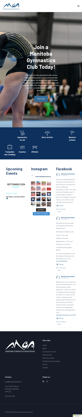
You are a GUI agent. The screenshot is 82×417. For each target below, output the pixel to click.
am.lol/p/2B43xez (62, 261)
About (44, 348)
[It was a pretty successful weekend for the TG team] (44, 199)
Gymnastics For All (49, 352)
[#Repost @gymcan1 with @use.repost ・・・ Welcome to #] (44, 183)
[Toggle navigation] (67, 6)
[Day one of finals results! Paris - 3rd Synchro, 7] (49, 204)
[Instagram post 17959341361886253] (38, 194)
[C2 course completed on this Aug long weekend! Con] (38, 199)
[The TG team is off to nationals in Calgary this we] (49, 199)
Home (44, 345)
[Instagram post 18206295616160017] (49, 194)
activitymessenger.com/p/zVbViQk (67, 315)
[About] (10, 150)
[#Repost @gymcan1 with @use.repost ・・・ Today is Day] (44, 189)
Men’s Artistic (47, 355)
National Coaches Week (15, 197)
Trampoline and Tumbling (51, 361)
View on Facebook (61, 209)
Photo (61, 206)
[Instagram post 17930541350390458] (33, 199)
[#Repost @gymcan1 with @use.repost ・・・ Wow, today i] (33, 183)
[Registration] (72, 136)
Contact (45, 368)
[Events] (47, 134)
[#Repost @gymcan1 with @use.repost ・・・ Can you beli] (33, 189)
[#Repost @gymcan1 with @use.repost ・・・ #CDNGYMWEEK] (33, 194)
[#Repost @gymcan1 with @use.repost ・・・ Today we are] (49, 183)
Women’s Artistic (48, 358)
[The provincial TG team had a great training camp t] (38, 204)
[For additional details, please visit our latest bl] (33, 204)
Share (59, 211)
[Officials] (34, 149)
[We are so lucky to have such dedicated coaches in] (44, 194)
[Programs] (22, 136)
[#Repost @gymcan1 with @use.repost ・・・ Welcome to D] (38, 189)
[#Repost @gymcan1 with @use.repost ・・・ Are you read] (49, 189)
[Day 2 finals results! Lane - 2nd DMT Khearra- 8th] (44, 204)
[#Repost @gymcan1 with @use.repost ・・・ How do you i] (38, 183)
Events (44, 364)
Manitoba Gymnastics (68, 174)
